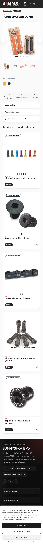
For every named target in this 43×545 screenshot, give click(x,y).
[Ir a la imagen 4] (27, 56)
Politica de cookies (13, 542)
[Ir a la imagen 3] (23, 56)
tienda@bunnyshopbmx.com (14, 474)
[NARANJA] (4, 84)
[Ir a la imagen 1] (16, 56)
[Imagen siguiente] (40, 40)
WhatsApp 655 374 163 (25, 468)
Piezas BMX (17, 10)
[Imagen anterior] (3, 40)
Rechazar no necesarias (21, 531)
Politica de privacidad (28, 542)
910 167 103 (8, 468)
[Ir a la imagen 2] (20, 56)
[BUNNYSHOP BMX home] (11, 3)
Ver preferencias (21, 537)
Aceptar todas (21, 525)
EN (25, 4)
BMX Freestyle (7, 10)
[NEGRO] (9, 84)
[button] (17, 174)
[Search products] (30, 4)
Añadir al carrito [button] (35, 244)
